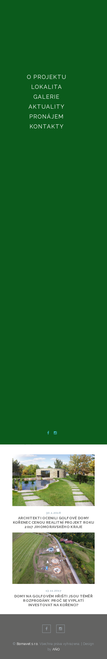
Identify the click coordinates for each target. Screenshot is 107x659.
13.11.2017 (53, 590)
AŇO (56, 649)
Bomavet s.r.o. (28, 644)
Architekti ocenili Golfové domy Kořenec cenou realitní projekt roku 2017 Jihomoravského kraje (53, 522)
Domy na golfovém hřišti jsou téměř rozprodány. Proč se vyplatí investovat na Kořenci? (53, 600)
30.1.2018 (53, 512)
